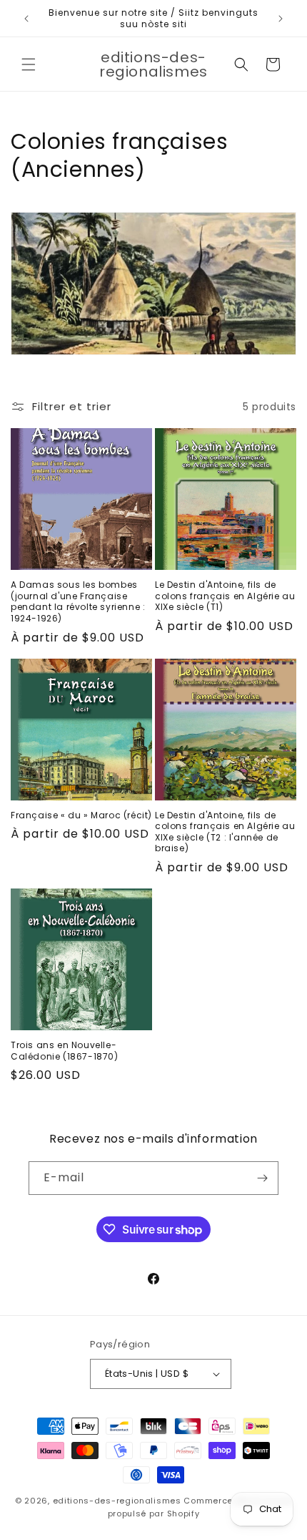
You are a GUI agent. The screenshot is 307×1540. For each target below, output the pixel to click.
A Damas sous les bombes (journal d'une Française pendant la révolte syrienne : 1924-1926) (78, 601)
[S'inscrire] (262, 1178)
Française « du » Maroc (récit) (81, 815)
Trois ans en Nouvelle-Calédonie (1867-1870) (65, 1051)
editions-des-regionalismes (117, 1500)
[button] (28, 64)
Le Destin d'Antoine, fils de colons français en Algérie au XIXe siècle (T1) (225, 596)
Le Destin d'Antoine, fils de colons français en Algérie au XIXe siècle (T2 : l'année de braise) (225, 832)
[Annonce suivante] (280, 18)
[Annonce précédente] (26, 18)
